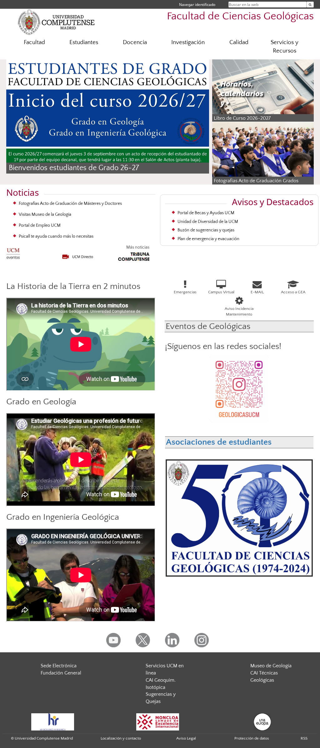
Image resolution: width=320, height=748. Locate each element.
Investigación (188, 42)
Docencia (135, 42)
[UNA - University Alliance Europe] (262, 721)
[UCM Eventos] (13, 251)
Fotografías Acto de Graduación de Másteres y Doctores (70, 203)
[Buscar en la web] (310, 5)
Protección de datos (251, 738)
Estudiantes (83, 42)
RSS (304, 738)
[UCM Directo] (77, 254)
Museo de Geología (271, 666)
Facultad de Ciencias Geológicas (240, 16)
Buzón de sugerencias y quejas (206, 230)
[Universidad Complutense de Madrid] (56, 22)
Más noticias (137, 247)
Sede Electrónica (59, 666)
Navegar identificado (197, 4)
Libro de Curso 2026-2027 (242, 118)
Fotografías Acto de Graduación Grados (256, 181)
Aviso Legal (186, 738)
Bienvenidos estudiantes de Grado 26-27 (74, 168)
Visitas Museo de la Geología (45, 214)
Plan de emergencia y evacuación (208, 238)
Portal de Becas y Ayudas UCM (206, 212)
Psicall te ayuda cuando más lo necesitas (56, 236)
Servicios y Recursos (284, 46)
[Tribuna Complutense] (133, 255)
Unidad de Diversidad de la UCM (208, 221)
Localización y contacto (121, 738)
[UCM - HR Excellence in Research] (52, 721)
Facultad (34, 42)
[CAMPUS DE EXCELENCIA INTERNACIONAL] (157, 721)
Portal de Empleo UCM (40, 225)
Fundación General (61, 673)
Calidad (238, 42)
